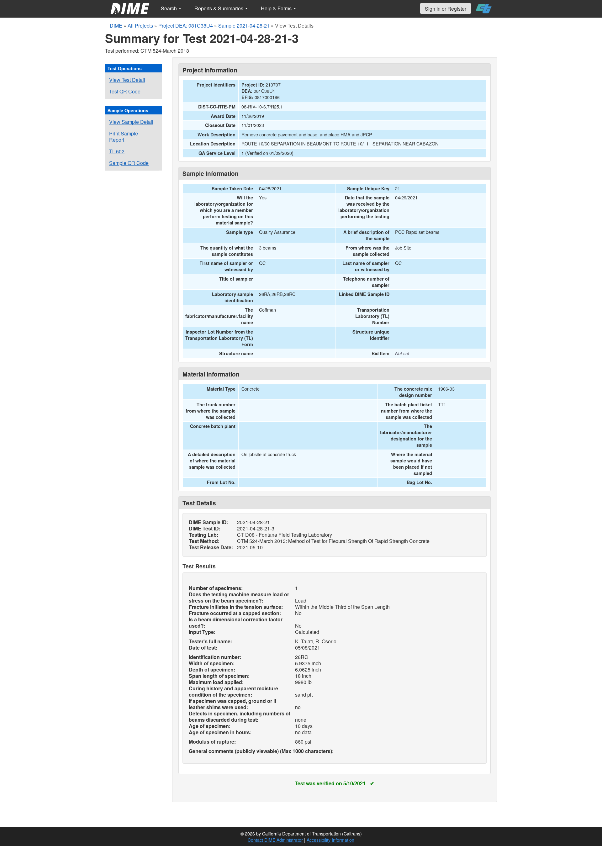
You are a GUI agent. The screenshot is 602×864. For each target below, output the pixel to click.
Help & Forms (277, 8)
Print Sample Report (123, 136)
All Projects (140, 25)
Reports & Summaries (219, 8)
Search (169, 8)
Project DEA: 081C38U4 (185, 25)
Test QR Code (124, 91)
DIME (116, 25)
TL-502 (116, 151)
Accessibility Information (330, 840)
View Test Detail (127, 79)
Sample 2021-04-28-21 (244, 25)
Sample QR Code (129, 162)
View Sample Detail (131, 121)
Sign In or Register (445, 8)
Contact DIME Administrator (275, 840)
